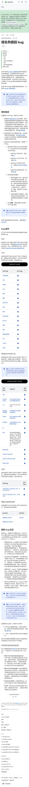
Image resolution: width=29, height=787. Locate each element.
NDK (4, 432)
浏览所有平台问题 (14, 264)
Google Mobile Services (7, 766)
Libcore (5, 320)
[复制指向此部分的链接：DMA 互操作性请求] (16, 502)
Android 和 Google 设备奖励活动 (14, 248)
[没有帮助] (16, 38)
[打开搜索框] (19, 2)
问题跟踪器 (4, 772)
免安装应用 (5, 316)
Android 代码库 (5, 717)
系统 (4, 329)
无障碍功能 (5, 275)
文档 (2, 7)
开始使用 (12, 35)
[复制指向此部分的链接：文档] (6, 469)
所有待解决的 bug (12, 119)
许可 (21, 777)
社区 (11, 777)
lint (3, 428)
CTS (4, 289)
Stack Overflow (5, 769)
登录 (26, 2)
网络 (4, 325)
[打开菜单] (2, 2)
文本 (4, 338)
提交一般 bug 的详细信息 (18, 370)
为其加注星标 (21, 135)
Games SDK (6, 463)
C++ (4, 405)
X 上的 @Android (5, 736)
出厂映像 (3, 727)
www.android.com (6, 764)
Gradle (4, 416)
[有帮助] (13, 38)
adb (4, 394)
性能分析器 (5, 449)
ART (4, 280)
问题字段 (8, 631)
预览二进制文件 (5, 724)
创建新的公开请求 (7, 517)
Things (4, 343)
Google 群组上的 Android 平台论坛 (10, 747)
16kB (4, 307)
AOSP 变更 (18, 28)
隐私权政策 (5, 780)
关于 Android (4, 777)
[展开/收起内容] (8, 51)
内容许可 (17, 703)
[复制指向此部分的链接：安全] (6, 239)
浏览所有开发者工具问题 (14, 381)
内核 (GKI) (5, 302)
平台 (15, 160)
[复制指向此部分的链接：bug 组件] (10, 229)
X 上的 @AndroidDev (6, 739)
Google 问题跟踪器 (13, 72)
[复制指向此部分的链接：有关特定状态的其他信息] (20, 646)
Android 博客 (4, 742)
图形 (4, 298)
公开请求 (21, 517)
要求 (2, 719)
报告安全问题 (18, 244)
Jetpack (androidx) (8, 454)
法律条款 (16, 777)
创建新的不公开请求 (8, 521)
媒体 (4, 311)
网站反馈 (12, 780)
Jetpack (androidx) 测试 (9, 458)
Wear (4, 347)
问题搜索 (22, 130)
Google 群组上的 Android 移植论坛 (10, 752)
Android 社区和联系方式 (12, 104)
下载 (2, 722)
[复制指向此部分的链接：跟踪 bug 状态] (15, 530)
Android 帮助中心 (5, 759)
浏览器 (4, 284)
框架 (4, 293)
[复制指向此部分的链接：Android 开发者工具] (17, 354)
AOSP (2, 35)
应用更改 (5, 422)
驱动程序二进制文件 (6, 730)
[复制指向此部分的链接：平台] (6, 253)
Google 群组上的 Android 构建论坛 (10, 749)
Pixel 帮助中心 (4, 761)
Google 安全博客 (5, 744)
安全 (13, 155)
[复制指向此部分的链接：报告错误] (10, 112)
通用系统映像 (6, 334)
